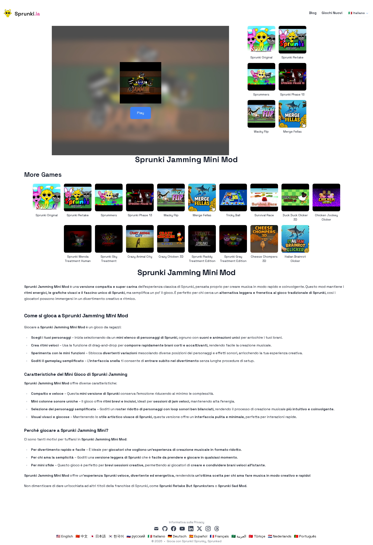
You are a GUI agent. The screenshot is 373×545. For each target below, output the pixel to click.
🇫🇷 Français (219, 536)
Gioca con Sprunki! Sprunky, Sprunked (194, 541)
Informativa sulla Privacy (186, 522)
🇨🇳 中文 (82, 536)
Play (140, 113)
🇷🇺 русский (135, 536)
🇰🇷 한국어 (116, 536)
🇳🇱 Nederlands (279, 536)
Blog (312, 13)
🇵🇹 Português (305, 536)
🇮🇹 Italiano (356, 13)
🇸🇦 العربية (238, 536)
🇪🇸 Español (198, 536)
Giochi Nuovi (332, 13)
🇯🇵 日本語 (98, 536)
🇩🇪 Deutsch (177, 536)
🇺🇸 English (64, 536)
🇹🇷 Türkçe (257, 536)
